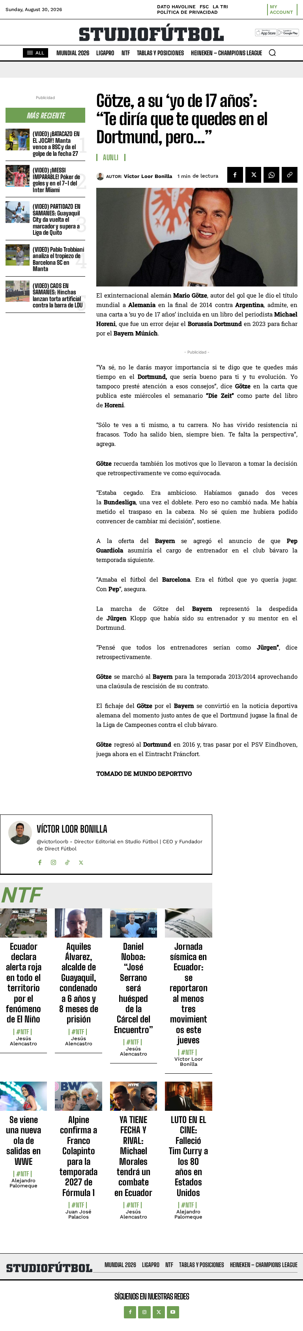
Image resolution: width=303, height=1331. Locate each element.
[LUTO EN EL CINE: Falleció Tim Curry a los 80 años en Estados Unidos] (188, 1100)
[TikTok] (67, 861)
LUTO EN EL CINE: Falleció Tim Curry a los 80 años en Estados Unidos (188, 1156)
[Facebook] (235, 175)
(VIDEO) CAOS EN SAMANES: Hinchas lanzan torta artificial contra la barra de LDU (57, 295)
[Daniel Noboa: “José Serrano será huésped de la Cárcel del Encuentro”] (133, 927)
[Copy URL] (289, 175)
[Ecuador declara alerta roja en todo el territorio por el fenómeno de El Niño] (23, 927)
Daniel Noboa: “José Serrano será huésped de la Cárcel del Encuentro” (133, 988)
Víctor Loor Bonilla (148, 176)
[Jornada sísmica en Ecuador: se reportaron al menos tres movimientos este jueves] (188, 927)
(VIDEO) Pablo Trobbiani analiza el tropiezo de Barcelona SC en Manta (58, 259)
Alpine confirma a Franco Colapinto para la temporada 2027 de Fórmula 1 (78, 1156)
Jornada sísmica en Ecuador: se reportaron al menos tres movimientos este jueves (189, 993)
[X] (253, 175)
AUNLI (111, 157)
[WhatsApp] (271, 175)
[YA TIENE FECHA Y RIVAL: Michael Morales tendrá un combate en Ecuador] (133, 1100)
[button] (272, 52)
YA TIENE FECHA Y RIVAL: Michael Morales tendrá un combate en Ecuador (133, 1156)
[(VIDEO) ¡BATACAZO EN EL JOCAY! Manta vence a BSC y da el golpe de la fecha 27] (18, 139)
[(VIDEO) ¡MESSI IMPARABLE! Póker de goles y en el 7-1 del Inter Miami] (18, 176)
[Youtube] (173, 1312)
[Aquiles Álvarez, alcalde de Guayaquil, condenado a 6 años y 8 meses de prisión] (78, 927)
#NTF (22, 1032)
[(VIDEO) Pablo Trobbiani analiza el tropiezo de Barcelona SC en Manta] (18, 255)
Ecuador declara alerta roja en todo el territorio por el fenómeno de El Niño (23, 983)
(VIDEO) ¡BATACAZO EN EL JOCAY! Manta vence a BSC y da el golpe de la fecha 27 (56, 143)
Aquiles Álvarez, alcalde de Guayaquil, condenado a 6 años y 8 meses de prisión (78, 983)
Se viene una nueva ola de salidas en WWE (23, 1140)
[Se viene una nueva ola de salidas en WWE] (23, 1100)
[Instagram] (53, 861)
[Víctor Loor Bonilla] (101, 176)
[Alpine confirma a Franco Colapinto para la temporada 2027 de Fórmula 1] (78, 1100)
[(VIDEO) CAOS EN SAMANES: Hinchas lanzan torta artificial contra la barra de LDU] (18, 291)
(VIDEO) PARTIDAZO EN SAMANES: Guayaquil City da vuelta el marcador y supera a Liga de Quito (56, 219)
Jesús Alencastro (23, 1040)
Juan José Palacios (78, 1214)
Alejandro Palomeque (23, 1183)
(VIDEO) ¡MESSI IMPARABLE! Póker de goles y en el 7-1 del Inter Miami (56, 180)
